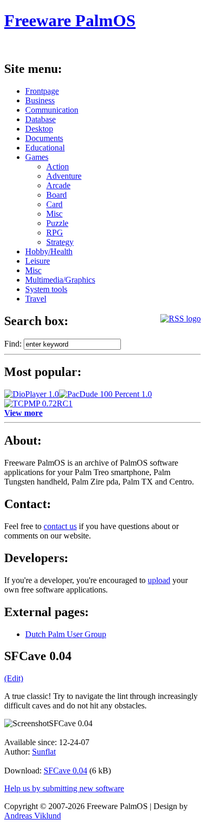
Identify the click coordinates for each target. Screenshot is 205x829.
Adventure (63, 175)
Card (54, 204)
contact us (60, 526)
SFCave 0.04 (65, 770)
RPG (54, 232)
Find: (13, 343)
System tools (46, 289)
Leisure (37, 260)
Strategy (60, 242)
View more (23, 412)
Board (56, 194)
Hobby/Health (49, 251)
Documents (44, 138)
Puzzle (57, 223)
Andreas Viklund (32, 815)
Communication (51, 109)
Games (36, 157)
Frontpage (42, 91)
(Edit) (13, 678)
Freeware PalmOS (70, 20)
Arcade (58, 185)
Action (57, 166)
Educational (45, 147)
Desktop (39, 128)
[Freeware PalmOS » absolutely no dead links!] (180, 318)
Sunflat (44, 751)
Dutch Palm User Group (65, 634)
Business (40, 100)
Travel (35, 298)
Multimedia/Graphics (60, 279)
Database (40, 119)
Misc (54, 213)
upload (159, 580)
